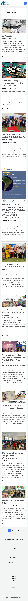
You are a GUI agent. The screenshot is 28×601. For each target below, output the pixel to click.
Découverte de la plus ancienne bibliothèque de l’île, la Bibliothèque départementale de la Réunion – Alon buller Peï (13, 360)
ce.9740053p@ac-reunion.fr (14, 562)
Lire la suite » (5, 56)
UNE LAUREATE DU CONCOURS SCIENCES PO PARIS (13, 267)
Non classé (4, 38)
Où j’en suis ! (7, 36)
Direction (14, 578)
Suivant (14, 533)
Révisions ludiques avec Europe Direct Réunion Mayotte (12, 456)
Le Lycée (14, 580)
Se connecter (14, 587)
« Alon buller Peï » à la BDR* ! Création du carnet (13, 407)
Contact (14, 576)
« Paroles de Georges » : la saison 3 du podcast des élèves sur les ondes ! (13, 83)
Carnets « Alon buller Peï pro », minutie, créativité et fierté (13, 312)
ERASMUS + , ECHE (14, 583)
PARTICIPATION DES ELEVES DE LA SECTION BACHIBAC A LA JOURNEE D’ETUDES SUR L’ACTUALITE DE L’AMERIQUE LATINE (13, 211)
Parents (14, 585)
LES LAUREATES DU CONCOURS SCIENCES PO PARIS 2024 (13, 137)
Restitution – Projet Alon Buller (13, 502)
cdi (2, 317)
